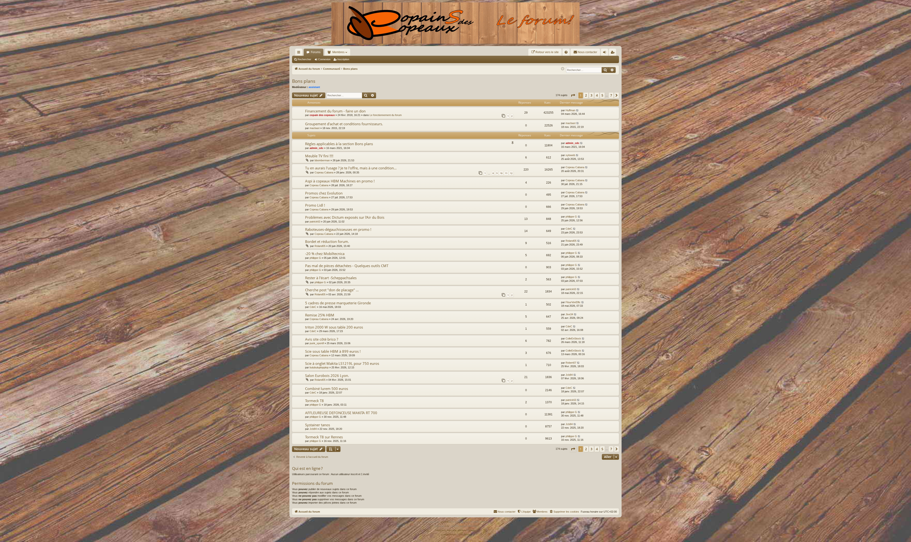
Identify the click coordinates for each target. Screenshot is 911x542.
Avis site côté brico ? (321, 339)
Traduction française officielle (450, 530)
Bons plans (303, 81)
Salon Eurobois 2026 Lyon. (327, 375)
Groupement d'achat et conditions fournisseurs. (344, 123)
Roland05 (320, 246)
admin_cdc (316, 148)
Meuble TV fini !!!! (319, 155)
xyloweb (570, 155)
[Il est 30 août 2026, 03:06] (562, 69)
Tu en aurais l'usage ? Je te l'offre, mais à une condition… (351, 168)
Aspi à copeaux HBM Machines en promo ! (340, 181)
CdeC (569, 228)
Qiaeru (473, 530)
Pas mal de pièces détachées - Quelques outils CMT (346, 265)
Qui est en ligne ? (307, 468)
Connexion (324, 59)
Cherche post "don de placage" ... (332, 289)
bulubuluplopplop (319, 367)
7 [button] (611, 95)
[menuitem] (545, 52)
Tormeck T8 (314, 400)
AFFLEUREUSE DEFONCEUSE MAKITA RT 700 (341, 412)
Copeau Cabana (324, 172)
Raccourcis (299, 53)
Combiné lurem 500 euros (326, 388)
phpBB (444, 521)
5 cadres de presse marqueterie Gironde (338, 303)
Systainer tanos (317, 424)
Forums (316, 52)
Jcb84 (569, 374)
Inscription (343, 59)
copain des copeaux (322, 115)
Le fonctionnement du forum (386, 115)
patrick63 (315, 221)
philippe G (571, 216)
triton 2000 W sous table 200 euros (334, 327)
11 (506, 173)
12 (511, 173)
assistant (314, 87)
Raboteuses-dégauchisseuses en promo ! (338, 229)
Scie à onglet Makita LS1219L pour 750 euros (342, 363)
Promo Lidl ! (315, 205)
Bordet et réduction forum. (327, 241)
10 (501, 173)
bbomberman (322, 160)
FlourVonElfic (573, 302)
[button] (572, 95)
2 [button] (586, 95)
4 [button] (597, 95)
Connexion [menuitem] (605, 53)
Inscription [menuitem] (613, 53)
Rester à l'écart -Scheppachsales (331, 277)
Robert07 (571, 362)
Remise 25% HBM (319, 315)
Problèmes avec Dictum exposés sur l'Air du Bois (344, 217)
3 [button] (591, 95)
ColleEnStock (573, 338)
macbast (315, 128)
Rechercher (304, 59)
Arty (447, 526)
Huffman (570, 110)
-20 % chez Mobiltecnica (324, 253)
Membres (338, 52)
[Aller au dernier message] (577, 110)
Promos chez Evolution (324, 193)
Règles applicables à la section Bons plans (339, 143)
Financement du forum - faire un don (335, 111)
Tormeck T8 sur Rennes (324, 437)
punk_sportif (317, 343)
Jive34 (569, 314)
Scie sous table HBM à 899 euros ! (333, 351)
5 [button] (602, 95)
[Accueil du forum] (455, 23)
